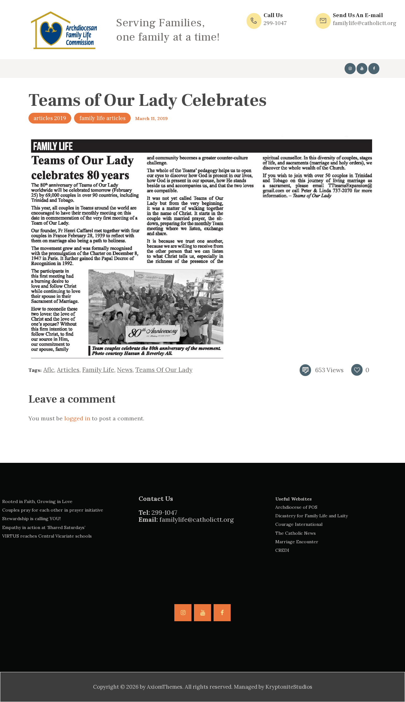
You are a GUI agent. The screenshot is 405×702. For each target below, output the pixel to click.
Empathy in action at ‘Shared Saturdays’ (43, 527)
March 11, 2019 (151, 118)
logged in (77, 418)
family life (98, 369)
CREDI (282, 550)
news (125, 369)
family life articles (102, 118)
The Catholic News (295, 533)
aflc (48, 369)
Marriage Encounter (296, 542)
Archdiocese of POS (296, 507)
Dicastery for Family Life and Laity (311, 516)
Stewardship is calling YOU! (31, 518)
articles (68, 369)
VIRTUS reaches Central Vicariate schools (47, 536)
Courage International (298, 524)
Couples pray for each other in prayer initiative (52, 510)
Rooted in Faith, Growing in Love (37, 501)
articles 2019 (50, 118)
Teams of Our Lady (163, 369)
